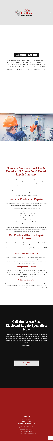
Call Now (26, 363)
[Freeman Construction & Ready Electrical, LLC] (24, 12)
